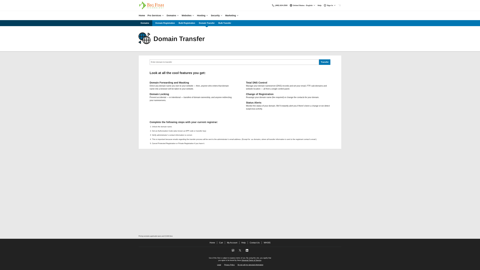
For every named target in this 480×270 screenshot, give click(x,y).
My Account (232, 243)
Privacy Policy (229, 265)
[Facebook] (233, 251)
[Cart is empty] (339, 5)
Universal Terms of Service (251, 260)
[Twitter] (240, 251)
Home (212, 243)
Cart (221, 243)
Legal (219, 265)
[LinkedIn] (247, 251)
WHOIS (267, 243)
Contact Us (255, 243)
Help (243, 243)
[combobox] (234, 62)
